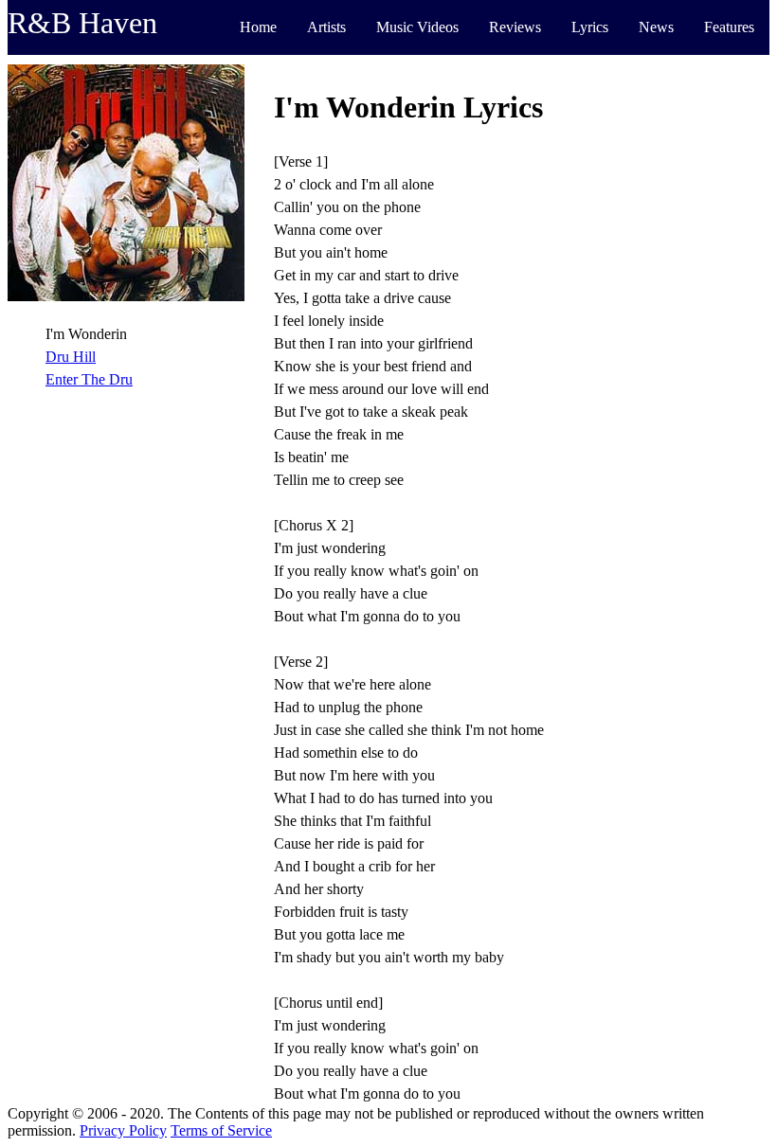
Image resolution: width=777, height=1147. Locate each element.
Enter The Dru (89, 379)
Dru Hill (70, 357)
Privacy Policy (123, 1130)
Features (729, 27)
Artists (326, 27)
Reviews (515, 27)
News (656, 27)
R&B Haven (82, 23)
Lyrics (589, 27)
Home (258, 27)
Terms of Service (221, 1130)
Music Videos (417, 27)
